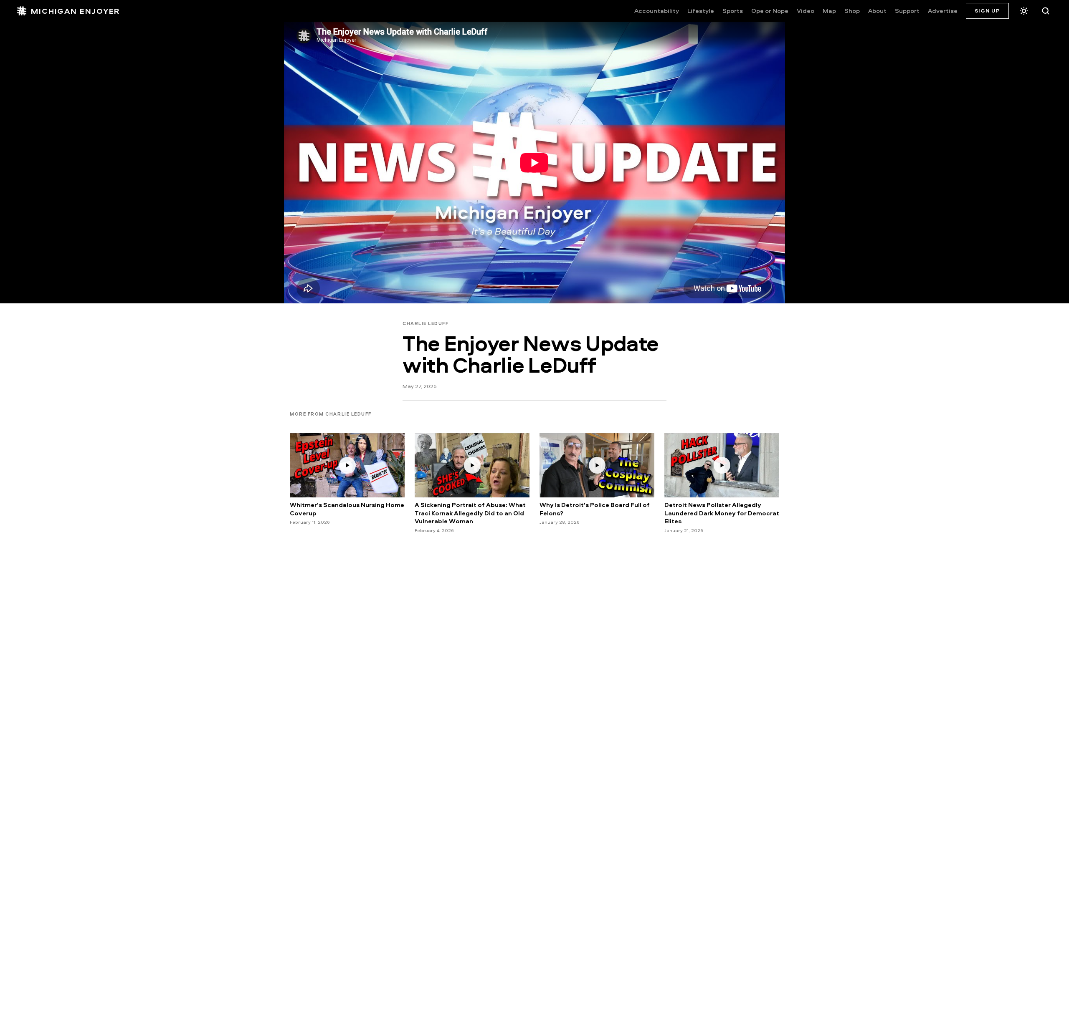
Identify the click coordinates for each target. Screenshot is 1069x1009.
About (877, 10)
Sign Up (987, 10)
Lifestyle (700, 10)
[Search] (1045, 11)
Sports (732, 10)
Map (829, 10)
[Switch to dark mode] (1024, 11)
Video (805, 10)
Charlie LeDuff (426, 323)
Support (907, 10)
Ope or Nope (769, 10)
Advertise (943, 10)
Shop (852, 10)
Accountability (656, 10)
